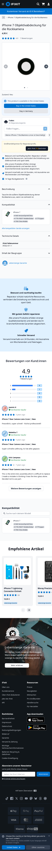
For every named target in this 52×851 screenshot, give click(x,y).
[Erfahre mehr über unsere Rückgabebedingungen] (26, 179)
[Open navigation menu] (2, 4)
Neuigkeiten (32, 691)
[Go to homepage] (14, 4)
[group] (6, 66)
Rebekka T (13, 432)
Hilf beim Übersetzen (24, 790)
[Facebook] (11, 798)
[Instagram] (21, 798)
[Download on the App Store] (35, 720)
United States (12, 847)
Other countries (38, 847)
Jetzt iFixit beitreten (37, 148)
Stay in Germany (26, 111)
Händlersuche (32, 702)
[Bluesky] (35, 798)
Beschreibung (8, 189)
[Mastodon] (31, 798)
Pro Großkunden (33, 699)
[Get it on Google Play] (37, 727)
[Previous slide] (23, 610)
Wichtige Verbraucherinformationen (13, 746)
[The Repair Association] (45, 798)
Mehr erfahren (17, 665)
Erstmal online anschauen (14, 779)
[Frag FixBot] (45, 129)
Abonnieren (43, 774)
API (3, 702)
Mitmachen (31, 695)
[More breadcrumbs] (3, 17)
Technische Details (10, 236)
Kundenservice (8, 691)
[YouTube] (26, 798)
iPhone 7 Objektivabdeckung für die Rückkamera (27, 17)
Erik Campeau (14, 457)
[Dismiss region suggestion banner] (49, 836)
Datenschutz (7, 726)
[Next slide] (29, 610)
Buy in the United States (26, 106)
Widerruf (5, 734)
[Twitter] (16, 798)
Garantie (5, 738)
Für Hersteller (32, 706)
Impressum (6, 722)
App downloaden (35, 714)
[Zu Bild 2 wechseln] (27, 87)
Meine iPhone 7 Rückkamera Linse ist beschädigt (25, 135)
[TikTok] (6, 798)
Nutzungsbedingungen (11, 730)
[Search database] (38, 4)
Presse (29, 687)
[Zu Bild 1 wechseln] (24, 87)
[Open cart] (43, 4)
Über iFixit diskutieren (11, 695)
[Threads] (40, 798)
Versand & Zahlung (10, 742)
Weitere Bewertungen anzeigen (26, 488)
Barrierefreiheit (8, 718)
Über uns (5, 687)
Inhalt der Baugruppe (12, 253)
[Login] (49, 4)
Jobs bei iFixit (7, 699)
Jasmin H (12, 407)
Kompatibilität (8, 204)
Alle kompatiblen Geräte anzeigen (16, 228)
